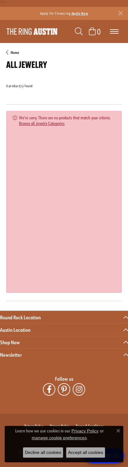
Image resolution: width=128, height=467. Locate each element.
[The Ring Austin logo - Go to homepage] (31, 31)
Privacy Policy (84, 430)
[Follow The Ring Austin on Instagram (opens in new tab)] (79, 389)
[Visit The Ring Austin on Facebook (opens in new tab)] (49, 389)
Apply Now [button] (79, 13)
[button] (79, 31)
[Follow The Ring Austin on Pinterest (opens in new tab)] (64, 389)
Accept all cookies (85, 452)
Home (15, 52)
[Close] (120, 13)
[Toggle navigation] (114, 31)
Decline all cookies (43, 452)
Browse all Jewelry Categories (42, 123)
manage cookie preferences (59, 437)
